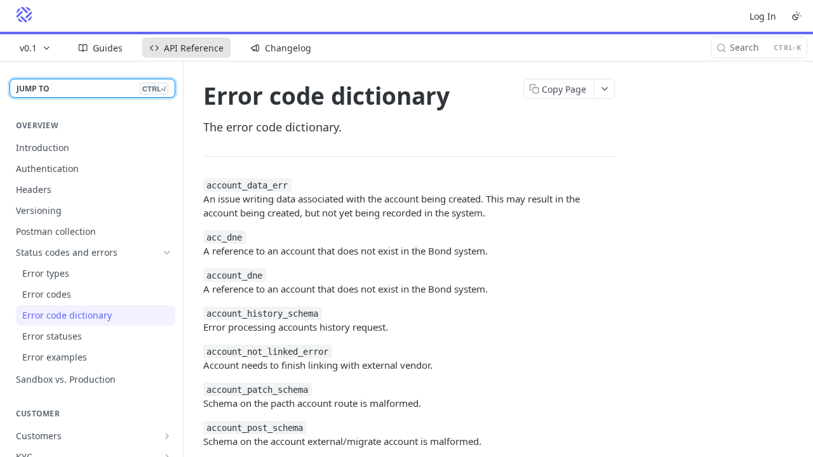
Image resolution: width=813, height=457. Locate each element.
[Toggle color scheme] (796, 16)
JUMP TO (91, 88)
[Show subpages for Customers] (167, 436)
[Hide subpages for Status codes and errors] (167, 253)
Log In (762, 16)
